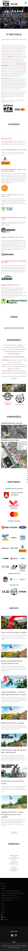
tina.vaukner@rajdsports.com (14, 858)
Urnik (2, 903)
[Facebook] (12, 935)
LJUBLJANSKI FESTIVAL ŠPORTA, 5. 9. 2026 (10, 285)
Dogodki (3, 888)
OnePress (24, 945)
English (4, 917)
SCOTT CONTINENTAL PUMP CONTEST (10, 891)
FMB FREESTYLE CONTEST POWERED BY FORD (12, 893)
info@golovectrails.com (14, 863)
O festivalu (3, 886)
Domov (3, 884)
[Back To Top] (14, 942)
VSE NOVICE (14, 832)
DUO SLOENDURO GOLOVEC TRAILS (10, 898)
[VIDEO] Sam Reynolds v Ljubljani (12, 723)
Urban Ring (4, 360)
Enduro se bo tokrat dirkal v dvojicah (14, 632)
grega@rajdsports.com (14, 869)
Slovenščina (5, 919)
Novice (2, 910)
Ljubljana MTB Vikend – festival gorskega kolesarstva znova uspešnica (12, 814)
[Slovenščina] (1, 914)
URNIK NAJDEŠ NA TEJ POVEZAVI (14, 328)
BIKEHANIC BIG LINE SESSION (8, 895)
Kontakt (3, 912)
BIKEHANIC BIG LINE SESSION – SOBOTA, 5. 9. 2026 (12, 237)
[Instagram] (16, 935)
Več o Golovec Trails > (20, 404)
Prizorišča (3, 905)
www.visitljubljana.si (14, 354)
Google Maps (8, 182)
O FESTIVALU (13, 23)
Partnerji (3, 907)
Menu (25, 2)
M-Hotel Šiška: (6, 371)
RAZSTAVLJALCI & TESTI (7, 900)
